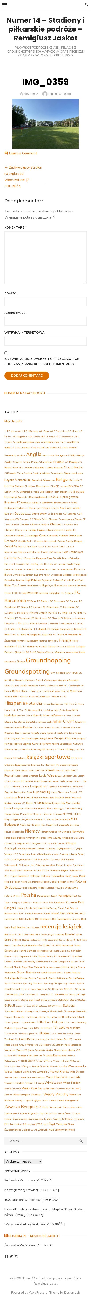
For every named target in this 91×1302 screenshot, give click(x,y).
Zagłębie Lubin (40, 1100)
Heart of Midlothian (71, 691)
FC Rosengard (22, 618)
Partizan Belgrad (59, 870)
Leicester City (70, 775)
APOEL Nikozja (76, 455)
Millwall (68, 814)
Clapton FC (70, 530)
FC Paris (52, 612)
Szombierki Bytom (14, 1011)
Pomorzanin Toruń (47, 896)
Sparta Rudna (76, 978)
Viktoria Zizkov (61, 1061)
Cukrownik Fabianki (29, 552)
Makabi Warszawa (44, 797)
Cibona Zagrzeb (54, 530)
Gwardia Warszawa (46, 680)
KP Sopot (47, 749)
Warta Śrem (29, 1071)
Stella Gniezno (49, 1000)
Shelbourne (42, 961)
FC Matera (19, 612)
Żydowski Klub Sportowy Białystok (56, 1129)
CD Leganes (69, 513)
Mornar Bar (53, 819)
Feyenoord (41, 623)
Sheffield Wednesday (24, 961)
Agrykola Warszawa (23, 442)
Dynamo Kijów (42, 574)
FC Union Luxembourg (73, 618)
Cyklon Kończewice (51, 552)
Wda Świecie (77, 1071)
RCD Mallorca (26, 919)
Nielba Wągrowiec (14, 831)
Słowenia (81, 1011)
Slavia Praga (69, 967)
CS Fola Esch (30, 546)
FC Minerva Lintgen (36, 612)
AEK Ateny (34, 436)
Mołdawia (65, 819)
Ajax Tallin (60, 442)
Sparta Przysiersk (37, 978)
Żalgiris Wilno (29, 1129)
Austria (28, 473)
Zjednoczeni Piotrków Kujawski (21, 1113)
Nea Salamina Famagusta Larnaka (60, 825)
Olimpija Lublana (45, 848)
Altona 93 (55, 447)
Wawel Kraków (59, 1071)
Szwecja (44, 1011)
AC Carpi (44, 431)
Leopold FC (18, 781)
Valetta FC (21, 1050)
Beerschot (37, 480)
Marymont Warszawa (25, 808)
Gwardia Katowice (25, 680)
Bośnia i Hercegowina (64, 497)
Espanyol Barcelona (54, 585)
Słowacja (69, 1011)
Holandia (34, 703)
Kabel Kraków (52, 727)
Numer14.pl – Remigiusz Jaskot (34, 1236)
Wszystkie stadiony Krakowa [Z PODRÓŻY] (34, 1224)
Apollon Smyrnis (13, 462)
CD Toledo (35, 519)
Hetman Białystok (29, 696)
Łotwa (31, 1124)
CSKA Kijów (44, 546)
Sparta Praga (20, 978)
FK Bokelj (78, 623)
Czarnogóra (76, 552)
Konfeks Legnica (22, 743)
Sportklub (42, 989)
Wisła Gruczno (12, 1088)
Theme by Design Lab (64, 1292)
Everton (32, 593)
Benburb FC (75, 480)
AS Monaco (71, 462)
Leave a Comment (23, 153)
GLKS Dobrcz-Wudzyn (42, 652)
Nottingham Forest (36, 837)
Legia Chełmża (30, 775)
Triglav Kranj (20, 1028)
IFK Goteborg (31, 710)
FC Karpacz (35, 607)
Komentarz (15, 227)
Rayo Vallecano (69, 913)
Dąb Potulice (33, 580)
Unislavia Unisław (45, 1039)
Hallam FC (61, 685)
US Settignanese (60, 1044)
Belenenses (49, 480)
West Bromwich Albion (33, 1077)
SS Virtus (30, 994)
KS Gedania (19, 758)
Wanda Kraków (58, 1066)
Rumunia (49, 945)
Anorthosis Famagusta (54, 455)
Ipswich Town (24, 715)
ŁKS (6, 1124)
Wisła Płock (49, 1088)
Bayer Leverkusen (73, 473)
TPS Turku (70, 1022)
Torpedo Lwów (28, 1022)
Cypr (65, 552)
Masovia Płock (45, 808)
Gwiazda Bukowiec (68, 680)
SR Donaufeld (55, 989)
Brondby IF (47, 502)
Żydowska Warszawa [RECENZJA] (28, 1180)
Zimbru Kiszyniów (72, 1107)
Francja (65, 640)
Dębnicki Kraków (51, 580)
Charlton (24, 524)
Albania (45, 447)
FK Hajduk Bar (25, 629)
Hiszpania (14, 703)
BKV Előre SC (75, 486)
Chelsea (55, 524)
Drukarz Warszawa (55, 564)
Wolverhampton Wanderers (27, 1094)
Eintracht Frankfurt (72, 580)
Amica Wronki (69, 447)
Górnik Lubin (11, 685)
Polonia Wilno (12, 896)
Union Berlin (27, 1039)
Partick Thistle (41, 870)
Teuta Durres (54, 1017)
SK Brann (72, 961)
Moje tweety (13, 421)
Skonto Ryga (20, 967)
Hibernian (45, 696)
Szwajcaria (31, 1011)
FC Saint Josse (39, 618)
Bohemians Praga (29, 491)
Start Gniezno (12, 1000)
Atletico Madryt (73, 467)
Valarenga (75, 1044)
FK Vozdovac (71, 634)
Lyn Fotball (71, 792)
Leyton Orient (73, 781)
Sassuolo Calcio (57, 950)
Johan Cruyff (63, 721)
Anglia (34, 454)
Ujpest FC (32, 1033)
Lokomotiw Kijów (23, 792)
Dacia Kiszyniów (26, 558)
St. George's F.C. (44, 994)
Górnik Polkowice (29, 685)
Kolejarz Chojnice (65, 738)
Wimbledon (53, 1082)
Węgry (49, 1094)
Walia (46, 1066)
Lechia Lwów (63, 770)
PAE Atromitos (26, 865)
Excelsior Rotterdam (49, 593)
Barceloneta (57, 473)
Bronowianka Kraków (65, 502)
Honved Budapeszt (53, 704)
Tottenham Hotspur (49, 1022)
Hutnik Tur (17, 710)
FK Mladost (40, 629)
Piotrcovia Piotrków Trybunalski (47, 876)
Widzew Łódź (70, 1077)
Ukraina (44, 1033)
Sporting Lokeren (67, 983)
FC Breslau (43, 601)
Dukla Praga (73, 564)
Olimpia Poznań (27, 848)
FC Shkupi (54, 618)
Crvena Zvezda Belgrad (69, 541)
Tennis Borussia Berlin (33, 1017)
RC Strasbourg (43, 919)
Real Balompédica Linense (66, 919)
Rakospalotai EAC (14, 913)
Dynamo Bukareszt (23, 574)
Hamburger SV (76, 685)
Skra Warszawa (52, 967)
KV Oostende (63, 765)
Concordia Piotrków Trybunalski (64, 535)
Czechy (10, 557)
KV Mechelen (48, 765)
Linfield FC (16, 786)
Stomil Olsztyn (78, 1000)
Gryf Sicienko (58, 672)
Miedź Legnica (35, 814)
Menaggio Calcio (62, 808)
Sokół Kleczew (48, 972)
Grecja (21, 661)
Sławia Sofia (56, 1011)
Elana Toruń (11, 585)
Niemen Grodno (48, 831)
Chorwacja (21, 530)
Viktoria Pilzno (44, 1061)
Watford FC (43, 1071)
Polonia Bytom (29, 887)
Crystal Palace (13, 546)
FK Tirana (58, 634)
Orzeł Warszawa (40, 859)
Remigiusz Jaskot (59, 94)
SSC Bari (69, 989)
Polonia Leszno (46, 887)
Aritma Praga (30, 462)
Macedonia (25, 797)
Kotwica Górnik (12, 749)
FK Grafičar (10, 629)
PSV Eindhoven (57, 902)
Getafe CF (53, 646)
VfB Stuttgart (20, 1055)
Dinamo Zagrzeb (34, 564)
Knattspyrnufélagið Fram (40, 738)
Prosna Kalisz (40, 902)
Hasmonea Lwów (51, 691)
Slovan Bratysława (28, 972)
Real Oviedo (33, 927)
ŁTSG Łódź (42, 1124)
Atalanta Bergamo (34, 467)
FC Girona (22, 607)
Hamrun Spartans (31, 691)
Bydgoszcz (23, 513)
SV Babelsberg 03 (41, 1006)
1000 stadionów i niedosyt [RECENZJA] (31, 1200)
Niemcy (32, 831)
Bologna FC (66, 491)
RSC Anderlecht (66, 940)
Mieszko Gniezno (53, 814)
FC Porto (77, 612)
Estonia (72, 585)
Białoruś (19, 486)
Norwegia (78, 831)
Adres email (14, 313)
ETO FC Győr (19, 593)
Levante (46, 781)
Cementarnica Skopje (70, 519)
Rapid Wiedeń (51, 913)
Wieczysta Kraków (14, 1083)
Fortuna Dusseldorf (27, 640)
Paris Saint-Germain (21, 870)
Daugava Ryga (44, 558)
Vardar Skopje (53, 1050)
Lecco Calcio (27, 770)
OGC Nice (47, 843)
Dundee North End (46, 569)
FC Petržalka (65, 612)
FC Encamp (72, 601)
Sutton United (23, 1006)
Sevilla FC (51, 956)
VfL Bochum (35, 1055)
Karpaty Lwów (38, 733)
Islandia (8, 722)
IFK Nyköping (45, 710)
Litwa (26, 786)
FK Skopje (32, 634)
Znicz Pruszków (48, 1113)
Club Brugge (31, 535)
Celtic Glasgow (50, 519)
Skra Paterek (35, 967)
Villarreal (75, 1061)
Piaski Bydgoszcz (19, 876)
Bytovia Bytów (39, 513)
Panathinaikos (64, 865)
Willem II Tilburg (34, 1083)
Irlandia (37, 715)
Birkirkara (30, 486)
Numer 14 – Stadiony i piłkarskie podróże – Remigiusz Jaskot (45, 29)
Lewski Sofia (58, 781)
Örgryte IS (58, 1119)
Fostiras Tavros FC (48, 640)
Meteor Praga (19, 814)
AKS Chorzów (22, 447)
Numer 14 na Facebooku (24, 393)
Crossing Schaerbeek (45, 541)
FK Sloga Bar (45, 634)
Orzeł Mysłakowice (20, 859)
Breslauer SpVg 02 (31, 502)
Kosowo (78, 743)
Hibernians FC (59, 696)
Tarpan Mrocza (12, 1017)
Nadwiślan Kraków (30, 825)
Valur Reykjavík (36, 1050)
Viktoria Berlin (27, 1061)
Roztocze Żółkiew (31, 940)
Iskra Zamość (73, 715)
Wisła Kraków (32, 1088)
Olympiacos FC (64, 848)
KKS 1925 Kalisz (72, 733)
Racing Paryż (56, 908)
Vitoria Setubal (12, 1066)
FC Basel (31, 601)
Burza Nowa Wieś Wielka (67, 508)
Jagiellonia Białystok (25, 722)
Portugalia (65, 896)
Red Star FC (11, 934)
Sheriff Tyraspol (57, 961)
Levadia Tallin (32, 781)
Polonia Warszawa (66, 887)
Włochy (61, 1094)
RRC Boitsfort (49, 940)
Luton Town (57, 792)
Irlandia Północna (54, 715)
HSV (66, 704)
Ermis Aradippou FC (31, 585)
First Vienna (65, 623)
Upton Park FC (64, 1039)
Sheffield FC (64, 956)
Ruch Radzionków (32, 945)
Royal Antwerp (56, 934)
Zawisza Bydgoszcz (22, 1107)
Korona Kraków (41, 743)
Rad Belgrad (71, 908)
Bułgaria (9, 513)
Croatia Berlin (25, 541)
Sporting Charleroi (33, 983)
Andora (21, 455)
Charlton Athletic (39, 524)
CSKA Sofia (58, 546)
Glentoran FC (21, 652)
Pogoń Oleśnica (50, 881)
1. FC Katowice (12, 431)
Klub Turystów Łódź (15, 738)
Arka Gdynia (45, 462)
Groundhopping (48, 660)
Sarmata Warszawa (38, 950)
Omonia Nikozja (68, 854)
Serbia (42, 956)
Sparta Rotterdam (58, 978)
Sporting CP (50, 983)
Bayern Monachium (17, 480)
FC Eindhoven (57, 601)
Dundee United (65, 569)
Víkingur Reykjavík (31, 1066)
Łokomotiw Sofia (19, 1124)
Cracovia (10, 541)
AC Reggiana (19, 436)
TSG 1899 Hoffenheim (40, 1028)
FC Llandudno (67, 607)
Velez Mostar (68, 1050)
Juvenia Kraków (22, 727)
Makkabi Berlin (63, 797)
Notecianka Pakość (14, 837)
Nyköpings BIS (70, 837)
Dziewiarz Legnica (14, 580)
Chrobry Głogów (36, 530)
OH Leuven (59, 843)
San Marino (19, 950)
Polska (28, 894)
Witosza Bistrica (65, 1088)
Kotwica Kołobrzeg (32, 749)
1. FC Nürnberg (29, 431)
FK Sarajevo (19, 634)
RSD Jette (81, 940)
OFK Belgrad (18, 843)
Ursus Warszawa (28, 1044)
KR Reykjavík (72, 749)
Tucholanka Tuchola (15, 1033)
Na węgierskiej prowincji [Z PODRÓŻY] (31, 1190)
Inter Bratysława (63, 710)
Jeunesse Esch (44, 722)
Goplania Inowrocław (66, 652)
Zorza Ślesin (64, 1113)
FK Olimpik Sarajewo (58, 629)
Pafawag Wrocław (45, 865)
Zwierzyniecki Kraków (40, 1119)
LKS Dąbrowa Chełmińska (57, 786)
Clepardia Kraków (14, 535)
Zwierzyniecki (20, 1119)
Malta (41, 803)
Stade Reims (61, 994)
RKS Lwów (41, 934)
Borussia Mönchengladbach (33, 497)
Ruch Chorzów (12, 945)
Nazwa (10, 293)
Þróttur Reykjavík (74, 1119)
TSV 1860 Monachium (66, 1028)
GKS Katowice (67, 646)
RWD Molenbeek (64, 945)
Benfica (9, 486)
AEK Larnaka (47, 436)
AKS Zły (35, 447)
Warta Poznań (13, 1071)
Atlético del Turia (13, 473)
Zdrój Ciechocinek (51, 1107)
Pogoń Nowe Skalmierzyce (28, 881)
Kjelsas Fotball (55, 733)
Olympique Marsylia (48, 854)
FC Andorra (67, 593)
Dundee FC (29, 569)
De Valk (57, 558)
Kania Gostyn (22, 733)
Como (42, 535)
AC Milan (73, 431)
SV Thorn (57, 1006)
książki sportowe (48, 757)
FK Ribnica (77, 629)
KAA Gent (38, 727)
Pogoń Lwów (71, 876)
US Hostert (45, 1044)
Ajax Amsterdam (44, 442)
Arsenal (58, 461)
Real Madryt (18, 927)
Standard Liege (77, 994)
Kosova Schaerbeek (62, 743)
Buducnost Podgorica (40, 508)
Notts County (54, 837)
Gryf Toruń (72, 672)
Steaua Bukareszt (30, 1000)
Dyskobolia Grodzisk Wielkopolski (69, 574)
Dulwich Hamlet (13, 569)
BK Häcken (62, 486)
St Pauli (9, 1006)
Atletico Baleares (54, 467)
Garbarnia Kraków (37, 646)
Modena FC (40, 819)
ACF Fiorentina (58, 431)
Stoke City (63, 1000)
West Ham (53, 1077)
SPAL (60, 972)
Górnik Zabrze (47, 685)
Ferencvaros (26, 623)
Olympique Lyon (27, 854)
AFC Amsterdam (65, 436)
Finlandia (53, 623)
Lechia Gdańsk (45, 770)
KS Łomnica (33, 765)
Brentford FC (12, 502)
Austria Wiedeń (41, 473)
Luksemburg (41, 792)
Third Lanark (69, 1017)
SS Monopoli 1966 (14, 994)
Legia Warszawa (50, 775)
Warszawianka (77, 1066)
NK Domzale (64, 831)
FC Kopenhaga (51, 607)
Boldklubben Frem (49, 491)
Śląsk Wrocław (58, 1124)
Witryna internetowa (24, 332)
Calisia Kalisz (54, 513)
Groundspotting (27, 671)
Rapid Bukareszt (34, 913)
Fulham (21, 646)
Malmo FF (31, 803)
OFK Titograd (33, 843)
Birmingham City (45, 486)
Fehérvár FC (10, 623)
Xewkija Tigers (23, 1100)
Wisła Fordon (71, 1083)
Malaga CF (19, 803)
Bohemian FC (11, 491)
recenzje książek (61, 926)
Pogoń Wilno (67, 881)
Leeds (18, 775)
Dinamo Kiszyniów (14, 564)
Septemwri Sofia (28, 956)
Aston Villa (17, 467)
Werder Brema (12, 1077)
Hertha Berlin (11, 696)
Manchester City (55, 803)
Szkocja (69, 1005)
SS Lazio (80, 989)
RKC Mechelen (26, 934)
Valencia (9, 1050)
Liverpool (36, 786)
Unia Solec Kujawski (62, 1033)
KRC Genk (58, 749)
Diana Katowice (70, 558)
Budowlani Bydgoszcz (16, 508)
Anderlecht (10, 455)
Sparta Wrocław (13, 983)
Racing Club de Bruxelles (33, 908)
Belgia (62, 480)
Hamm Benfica (12, 691)
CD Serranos (22, 519)
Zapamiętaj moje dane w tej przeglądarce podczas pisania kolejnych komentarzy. (41, 361)
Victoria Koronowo (54, 1055)
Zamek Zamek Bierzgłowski (64, 1100)
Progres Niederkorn (22, 902)
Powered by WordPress (27, 1292)
